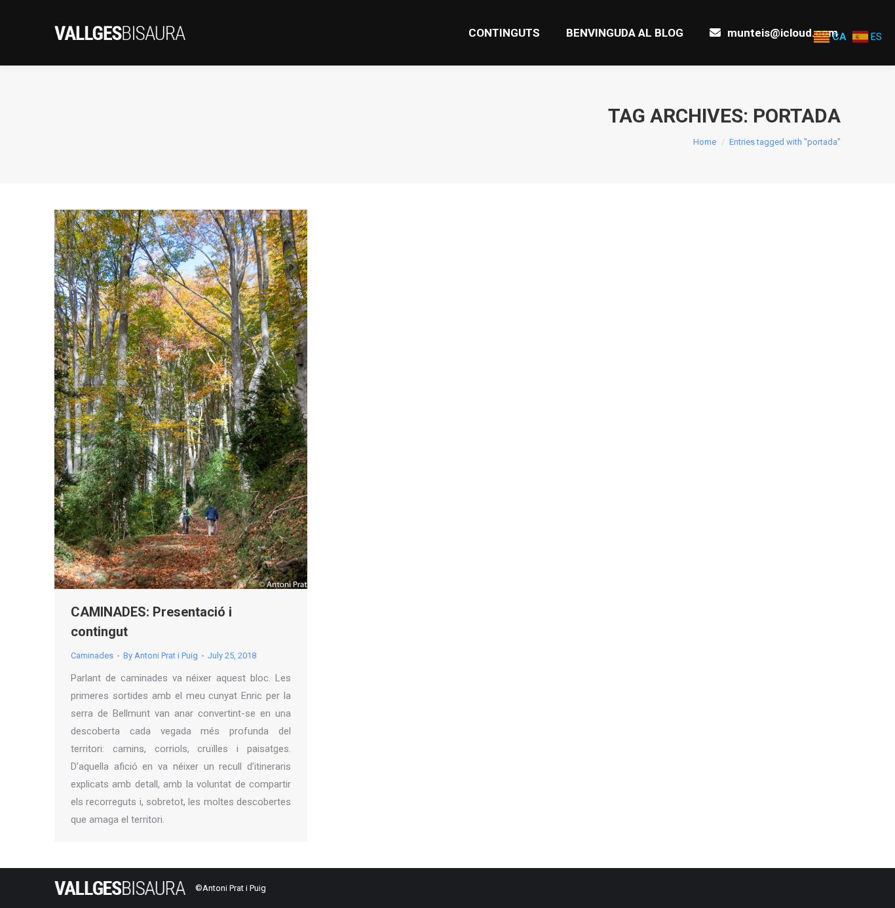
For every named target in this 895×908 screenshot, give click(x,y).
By (160, 655)
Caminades (92, 655)
